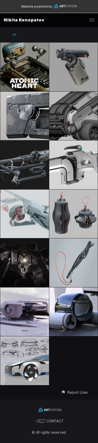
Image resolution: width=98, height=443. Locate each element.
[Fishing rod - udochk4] (24, 192)
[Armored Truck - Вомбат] (73, 94)
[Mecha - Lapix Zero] (24, 241)
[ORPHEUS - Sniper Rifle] (73, 143)
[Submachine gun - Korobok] (24, 94)
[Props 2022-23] (73, 45)
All (14, 34)
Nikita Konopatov (24, 19)
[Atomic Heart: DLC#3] (24, 45)
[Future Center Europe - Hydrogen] (73, 290)
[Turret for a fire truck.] (24, 290)
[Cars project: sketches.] (24, 339)
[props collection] (73, 192)
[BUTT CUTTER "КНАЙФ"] (73, 241)
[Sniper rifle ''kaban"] (24, 143)
